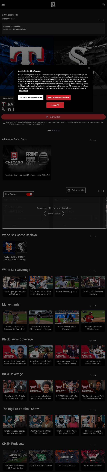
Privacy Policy (23, 90)
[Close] (89, 68)
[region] (53, 88)
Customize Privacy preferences (31, 97)
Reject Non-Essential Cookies (58, 97)
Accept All (55, 105)
